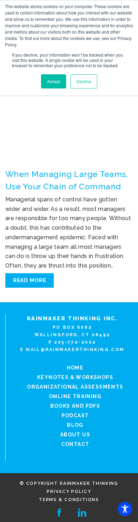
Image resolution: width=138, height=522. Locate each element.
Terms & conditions (69, 499)
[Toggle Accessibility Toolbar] (125, 509)
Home (75, 368)
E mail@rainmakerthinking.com (72, 349)
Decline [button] (83, 81)
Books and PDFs (75, 406)
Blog (75, 425)
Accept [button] (53, 81)
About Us (75, 434)
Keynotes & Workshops (75, 377)
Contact (75, 444)
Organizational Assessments (75, 387)
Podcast (75, 415)
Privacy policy (69, 491)
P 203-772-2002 (72, 342)
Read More (29, 280)
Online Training (75, 396)
